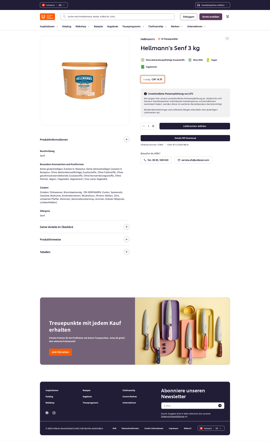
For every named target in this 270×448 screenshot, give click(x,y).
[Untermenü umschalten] (56, 26)
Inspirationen (47, 26)
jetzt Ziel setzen (60, 351)
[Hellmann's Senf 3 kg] (84, 80)
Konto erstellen (210, 16)
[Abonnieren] (220, 405)
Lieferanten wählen (194, 126)
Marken (175, 26)
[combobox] (117, 16)
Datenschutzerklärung (172, 416)
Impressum (173, 428)
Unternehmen (194, 26)
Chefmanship (155, 26)
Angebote (112, 26)
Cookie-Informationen (153, 428)
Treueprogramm (131, 26)
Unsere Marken (129, 396)
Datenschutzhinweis (130, 428)
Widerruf (187, 428)
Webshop (81, 26)
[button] (227, 39)
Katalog (66, 26)
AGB (114, 428)
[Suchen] (64, 16)
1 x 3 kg (152, 79)
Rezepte (98, 26)
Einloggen (188, 16)
